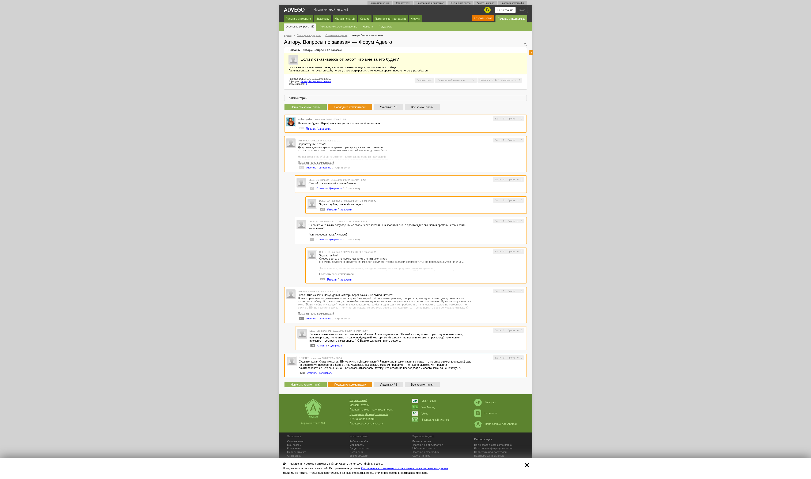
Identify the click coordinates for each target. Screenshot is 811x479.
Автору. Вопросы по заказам (322, 50)
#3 (312, 188)
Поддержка (385, 26)
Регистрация (505, 10)
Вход (522, 10)
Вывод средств (358, 455)
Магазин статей (345, 18)
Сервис (364, 18)
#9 (302, 373)
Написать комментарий (305, 107)
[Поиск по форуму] (525, 44)
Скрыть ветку (342, 167)
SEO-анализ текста (460, 3)
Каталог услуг (403, 3)
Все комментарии (422, 107)
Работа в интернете (298, 18)
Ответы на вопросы (297, 26)
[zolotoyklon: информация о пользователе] (291, 121)
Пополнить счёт (296, 452)
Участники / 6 (388, 107)
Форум (415, 18)
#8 (313, 345)
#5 (322, 279)
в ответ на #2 (358, 180)
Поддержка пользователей (490, 452)
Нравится (484, 80)
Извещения (294, 448)
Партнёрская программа (390, 18)
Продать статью (359, 448)
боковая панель (531, 52)
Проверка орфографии (513, 3)
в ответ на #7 (361, 331)
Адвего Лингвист (485, 3)
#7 (301, 318)
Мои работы (357, 444)
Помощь (294, 50)
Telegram (490, 402)
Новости (368, 26)
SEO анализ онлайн (362, 418)
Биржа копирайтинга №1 (331, 9)
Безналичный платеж (435, 419)
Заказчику (322, 18)
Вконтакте (490, 413)
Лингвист (421, 455)
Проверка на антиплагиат (430, 3)
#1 (301, 128)
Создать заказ (483, 18)
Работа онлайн (359, 441)
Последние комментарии (350, 107)
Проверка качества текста (366, 423)
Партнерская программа (489, 455)
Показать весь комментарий (316, 162)
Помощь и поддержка (511, 18)
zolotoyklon (305, 119)
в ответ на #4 (369, 252)
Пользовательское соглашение (338, 26)
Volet (425, 413)
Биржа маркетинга (379, 3)
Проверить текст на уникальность (371, 409)
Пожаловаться (424, 80)
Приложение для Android (501, 424)
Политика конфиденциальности (493, 448)
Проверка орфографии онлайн (369, 414)
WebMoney (428, 407)
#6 (322, 209)
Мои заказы (294, 444)
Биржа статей (358, 400)
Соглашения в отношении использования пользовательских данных (404, 468)
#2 (301, 167)
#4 (312, 239)
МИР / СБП (429, 401)
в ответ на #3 (369, 201)
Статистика (294, 455)
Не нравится (506, 80)
